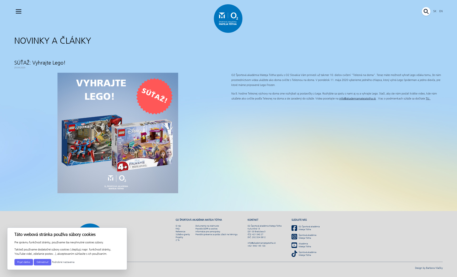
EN (441, 11)
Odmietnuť (42, 262)
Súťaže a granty (183, 235)
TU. (428, 98)
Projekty (179, 237)
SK (434, 11)
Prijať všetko (23, 262)
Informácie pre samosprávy (207, 232)
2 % (178, 240)
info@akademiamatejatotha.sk (357, 98)
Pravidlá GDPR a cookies (206, 229)
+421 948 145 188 (256, 246)
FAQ (178, 229)
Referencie (180, 232)
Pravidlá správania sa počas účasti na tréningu (216, 235)
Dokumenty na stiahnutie (207, 226)
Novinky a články (52, 41)
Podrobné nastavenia (63, 262)
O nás (178, 226)
